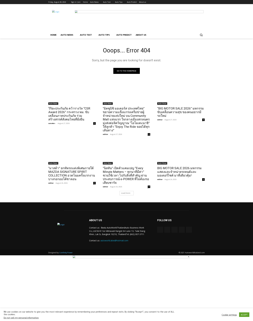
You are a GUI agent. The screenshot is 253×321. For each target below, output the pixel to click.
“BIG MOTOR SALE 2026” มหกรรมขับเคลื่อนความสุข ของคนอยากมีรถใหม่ (180, 112)
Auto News (53, 103)
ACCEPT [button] (244, 314)
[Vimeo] (199, 2)
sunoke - (52, 123)
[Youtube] (203, 2)
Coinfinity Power (66, 252)
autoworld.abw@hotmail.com (114, 240)
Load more (125, 193)
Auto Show (162, 103)
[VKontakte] (189, 230)
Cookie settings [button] (229, 314)
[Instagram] (191, 2)
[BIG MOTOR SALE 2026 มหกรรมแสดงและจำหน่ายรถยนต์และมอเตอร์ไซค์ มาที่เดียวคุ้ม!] (181, 153)
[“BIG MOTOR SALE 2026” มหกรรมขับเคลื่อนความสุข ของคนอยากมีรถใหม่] (181, 93)
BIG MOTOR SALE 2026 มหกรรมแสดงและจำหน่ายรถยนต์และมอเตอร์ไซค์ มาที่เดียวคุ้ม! (179, 171)
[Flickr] (174, 230)
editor (105, 134)
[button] (201, 34)
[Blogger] (160, 230)
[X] (195, 2)
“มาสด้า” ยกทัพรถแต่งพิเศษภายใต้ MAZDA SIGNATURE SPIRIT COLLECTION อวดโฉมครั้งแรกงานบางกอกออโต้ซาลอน (71, 173)
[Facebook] (186, 2)
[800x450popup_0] (131, 257)
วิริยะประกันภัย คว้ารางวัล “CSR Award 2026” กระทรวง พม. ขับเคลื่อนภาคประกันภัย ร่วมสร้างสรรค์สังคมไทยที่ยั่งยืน (69, 114)
